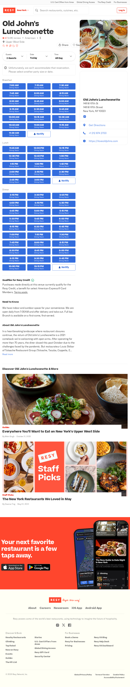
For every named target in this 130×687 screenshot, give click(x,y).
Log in (122, 10)
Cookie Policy (118, 675)
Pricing (68, 645)
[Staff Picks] (3, 45)
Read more (7, 354)
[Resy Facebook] (69, 625)
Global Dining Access (86, 2)
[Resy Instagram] (57, 625)
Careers (45, 608)
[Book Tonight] (13, 45)
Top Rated (11, 645)
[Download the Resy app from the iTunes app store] (13, 567)
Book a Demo (71, 637)
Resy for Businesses (75, 641)
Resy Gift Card (42, 652)
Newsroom (61, 608)
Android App (93, 608)
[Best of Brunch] (10, 45)
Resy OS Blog (100, 637)
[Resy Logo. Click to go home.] (9, 10)
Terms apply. (21, 292)
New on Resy (12, 649)
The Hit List (11, 662)
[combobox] (61, 10)
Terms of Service (102, 675)
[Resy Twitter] (63, 625)
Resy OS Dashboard (103, 645)
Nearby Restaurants (16, 637)
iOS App (77, 608)
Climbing (10, 641)
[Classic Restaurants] (7, 45)
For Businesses (120, 2)
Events (9, 654)
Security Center (43, 656)
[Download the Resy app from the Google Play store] (38, 567)
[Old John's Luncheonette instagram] (84, 116)
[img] (3, 41)
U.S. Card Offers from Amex (62, 2)
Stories (38, 637)
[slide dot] (99, 64)
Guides (9, 658)
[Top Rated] (17, 45)
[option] (104, 44)
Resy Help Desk (101, 641)
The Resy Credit (104, 2)
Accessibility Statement (114, 677)
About (32, 608)
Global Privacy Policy (83, 675)
